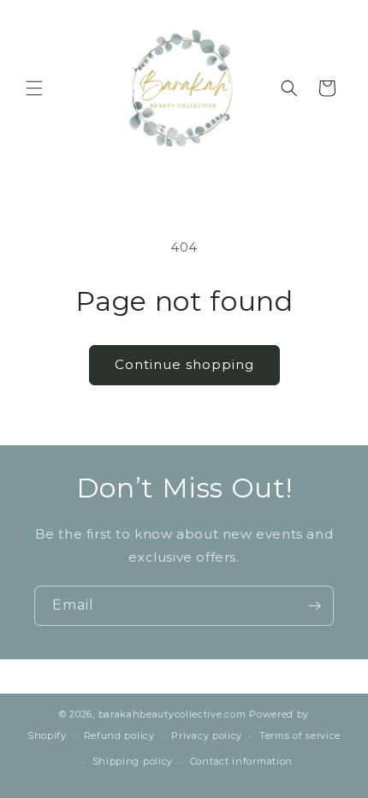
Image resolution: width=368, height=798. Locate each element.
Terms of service (300, 735)
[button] (34, 88)
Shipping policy (133, 761)
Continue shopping (184, 364)
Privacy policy (206, 735)
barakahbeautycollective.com (172, 714)
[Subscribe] (314, 606)
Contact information (241, 761)
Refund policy (119, 735)
